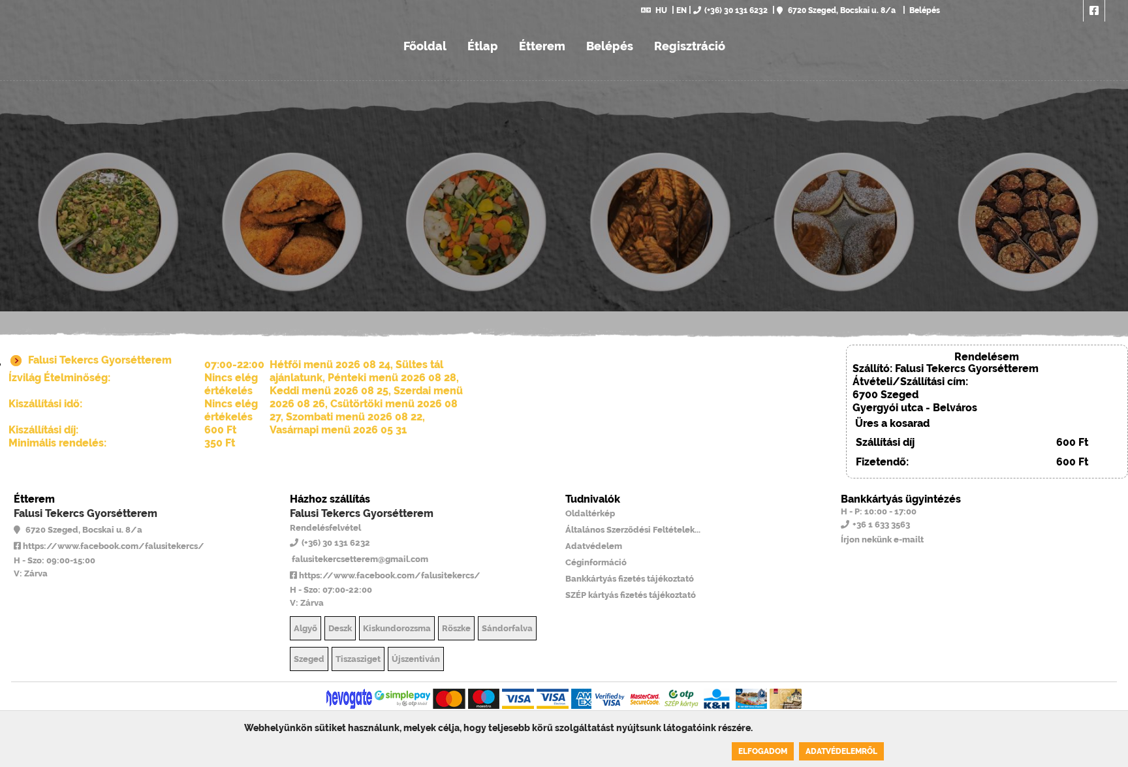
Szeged (309, 659)
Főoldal (424, 46)
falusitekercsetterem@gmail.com (359, 559)
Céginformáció (596, 562)
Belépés (923, 10)
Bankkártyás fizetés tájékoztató (629, 579)
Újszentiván (416, 659)
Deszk (340, 628)
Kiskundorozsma (397, 628)
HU (661, 10)
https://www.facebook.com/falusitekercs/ (112, 546)
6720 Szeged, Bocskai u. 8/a (841, 10)
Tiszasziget (358, 659)
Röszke (456, 628)
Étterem (542, 46)
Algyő (305, 628)
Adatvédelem (593, 546)
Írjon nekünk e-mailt (882, 539)
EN (681, 10)
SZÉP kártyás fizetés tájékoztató (630, 595)
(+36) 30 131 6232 (736, 10)
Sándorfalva (507, 628)
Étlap (482, 46)
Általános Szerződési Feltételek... (632, 530)
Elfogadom (762, 751)
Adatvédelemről (841, 751)
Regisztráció (689, 46)
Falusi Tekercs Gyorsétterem (85, 513)
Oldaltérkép (590, 513)
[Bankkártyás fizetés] (349, 699)
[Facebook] (1094, 11)
